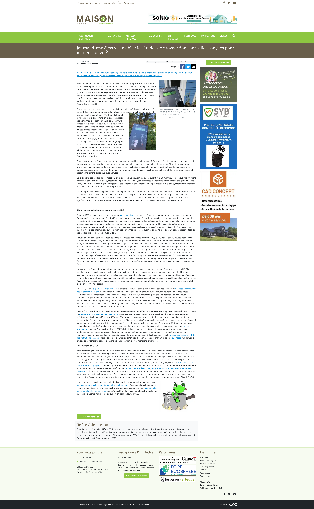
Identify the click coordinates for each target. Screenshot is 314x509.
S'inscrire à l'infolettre (218, 62)
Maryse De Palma (207, 464)
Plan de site (205, 482)
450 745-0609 (86, 457)
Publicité (204, 470)
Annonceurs (205, 476)
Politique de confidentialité (212, 488)
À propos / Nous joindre (89, 3)
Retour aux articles (89, 417)
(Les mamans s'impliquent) (89, 365)
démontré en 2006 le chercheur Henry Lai (98, 314)
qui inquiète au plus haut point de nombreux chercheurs (102, 385)
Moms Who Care (185, 362)
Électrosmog (151, 62)
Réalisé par (224, 504)
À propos (204, 458)
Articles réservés (131, 37)
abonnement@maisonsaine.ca (92, 461)
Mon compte (109, 3)
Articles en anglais (208, 461)
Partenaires (205, 473)
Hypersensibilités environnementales (170, 62)
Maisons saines (190, 62)
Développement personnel (211, 467)
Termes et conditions (209, 485)
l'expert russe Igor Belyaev (104, 289)
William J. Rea (126, 215)
